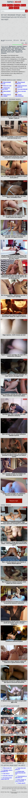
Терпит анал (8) (21, 783)
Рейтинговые (17, 5)
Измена (4, 53)
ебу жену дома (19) (8, 775)
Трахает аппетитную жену (19, 95)
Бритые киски (17, 50)
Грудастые (19, 52)
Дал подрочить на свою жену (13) (21, 776)
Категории (24, 5)
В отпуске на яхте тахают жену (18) (6, 778)
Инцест (11, 7)
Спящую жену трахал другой (5, 88)
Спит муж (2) (6, 773)
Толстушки (15, 48)
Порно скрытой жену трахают (6, 95)
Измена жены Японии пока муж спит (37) (20, 772)
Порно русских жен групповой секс (21, 86)
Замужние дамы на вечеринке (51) (6, 770)
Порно (14, 2)
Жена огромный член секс (6, 82)
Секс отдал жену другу (20, 91)
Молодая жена (20, 49)
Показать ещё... (14, 501)
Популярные (10, 5)
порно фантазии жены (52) (20, 768)
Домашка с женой (15, 46)
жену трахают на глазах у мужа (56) (20, 780)
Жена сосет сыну (7, 85)
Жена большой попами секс (20, 82)
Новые (5, 5)
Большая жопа (6, 50)
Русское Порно (16, 7)
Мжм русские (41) (7, 768)
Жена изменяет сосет (6, 91)
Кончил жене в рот (7, 52)
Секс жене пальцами (22, 89)
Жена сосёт (10, 49)
